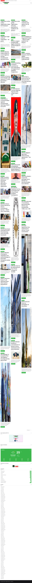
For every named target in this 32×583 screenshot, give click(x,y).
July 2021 (2, 561)
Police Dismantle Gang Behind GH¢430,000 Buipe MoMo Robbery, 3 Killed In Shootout (16, 167)
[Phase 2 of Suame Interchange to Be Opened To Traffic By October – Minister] (5, 88)
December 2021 (3, 555)
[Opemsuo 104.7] (6, 3)
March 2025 (2, 507)
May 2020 (2, 578)
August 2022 (2, 545)
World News (2, 472)
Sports (2, 473)
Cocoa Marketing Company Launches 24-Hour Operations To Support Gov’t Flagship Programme (15, 67)
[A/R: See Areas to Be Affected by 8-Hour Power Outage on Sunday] (16, 303)
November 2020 (3, 571)
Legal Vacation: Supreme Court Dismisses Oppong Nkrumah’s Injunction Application (5, 182)
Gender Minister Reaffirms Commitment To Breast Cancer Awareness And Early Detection (15, 345)
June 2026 (2, 489)
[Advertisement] (16, 13)
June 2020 (2, 577)
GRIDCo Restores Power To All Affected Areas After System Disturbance (5, 281)
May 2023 (2, 534)
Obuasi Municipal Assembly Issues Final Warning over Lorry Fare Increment (5, 232)
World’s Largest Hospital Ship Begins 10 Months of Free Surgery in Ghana (15, 44)
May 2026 (2, 490)
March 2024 (2, 522)
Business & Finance (13, 186)
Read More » (13, 37)
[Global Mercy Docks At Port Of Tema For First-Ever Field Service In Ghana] (26, 114)
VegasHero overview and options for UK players (25, 23)
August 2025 (2, 501)
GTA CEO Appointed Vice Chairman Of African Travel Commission (26, 228)
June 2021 (2, 562)
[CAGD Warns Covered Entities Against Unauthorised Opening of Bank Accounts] (5, 138)
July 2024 (2, 517)
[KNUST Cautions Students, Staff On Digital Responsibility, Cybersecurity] (26, 65)
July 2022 (2, 546)
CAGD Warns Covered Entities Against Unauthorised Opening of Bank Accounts (5, 102)
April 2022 (2, 550)
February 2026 (3, 494)
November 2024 (3, 512)
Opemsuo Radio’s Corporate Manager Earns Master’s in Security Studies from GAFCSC (26, 180)
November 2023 (3, 527)
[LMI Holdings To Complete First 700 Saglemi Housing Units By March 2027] (5, 392)
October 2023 (3, 528)
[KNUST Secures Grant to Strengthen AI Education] (26, 338)
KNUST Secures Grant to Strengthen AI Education (26, 304)
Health (22, 75)
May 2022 (2, 549)
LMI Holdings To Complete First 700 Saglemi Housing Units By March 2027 (5, 357)
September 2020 (3, 573)
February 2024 (3, 523)
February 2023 (3, 538)
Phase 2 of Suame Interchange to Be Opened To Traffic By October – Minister (5, 79)
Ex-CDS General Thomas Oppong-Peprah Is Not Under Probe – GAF (16, 92)
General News (2, 35)
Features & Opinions (3, 481)
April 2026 (2, 491)
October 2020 (3, 572)
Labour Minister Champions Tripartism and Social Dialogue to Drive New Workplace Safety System (5, 257)
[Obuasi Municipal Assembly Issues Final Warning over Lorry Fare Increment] (5, 240)
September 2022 (3, 544)
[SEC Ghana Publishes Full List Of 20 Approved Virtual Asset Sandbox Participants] (16, 227)
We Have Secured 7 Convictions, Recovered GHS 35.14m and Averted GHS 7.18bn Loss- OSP (26, 205)
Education (23, 52)
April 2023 (2, 535)
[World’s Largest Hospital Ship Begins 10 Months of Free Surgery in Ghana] (16, 52)
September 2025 (3, 500)
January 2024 (3, 524)
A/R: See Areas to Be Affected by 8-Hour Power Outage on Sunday (15, 269)
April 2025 (2, 506)
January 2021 (2, 568)
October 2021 (2, 557)
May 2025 (2, 505)
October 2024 (3, 513)
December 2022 (3, 540)
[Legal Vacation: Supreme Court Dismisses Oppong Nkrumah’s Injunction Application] (5, 192)
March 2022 (2, 551)
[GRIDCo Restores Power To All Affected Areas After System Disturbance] (5, 316)
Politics (2, 476)
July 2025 (2, 502)
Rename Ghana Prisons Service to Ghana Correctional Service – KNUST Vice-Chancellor (5, 207)
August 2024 (2, 516)
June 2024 (2, 518)
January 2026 (3, 495)
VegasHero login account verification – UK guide (5, 39)
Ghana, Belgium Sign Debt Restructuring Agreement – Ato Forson (26, 155)
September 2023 (3, 529)
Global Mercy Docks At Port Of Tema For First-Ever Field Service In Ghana (26, 80)
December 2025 (3, 496)
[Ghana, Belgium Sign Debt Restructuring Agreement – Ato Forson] (26, 164)
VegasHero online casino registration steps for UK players (5, 23)
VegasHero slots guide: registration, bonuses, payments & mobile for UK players (15, 26)
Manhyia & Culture (3, 482)
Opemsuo (12, 581)
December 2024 (3, 511)
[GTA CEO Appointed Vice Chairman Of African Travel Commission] (26, 263)
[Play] (15, 441)
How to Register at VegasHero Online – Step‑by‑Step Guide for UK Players (14, 0)
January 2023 (3, 539)
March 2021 (2, 566)
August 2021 (2, 560)
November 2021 (3, 556)
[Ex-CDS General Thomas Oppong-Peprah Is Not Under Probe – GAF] (16, 126)
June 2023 (2, 533)
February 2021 (3, 567)
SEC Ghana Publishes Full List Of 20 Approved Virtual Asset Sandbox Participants (15, 191)
